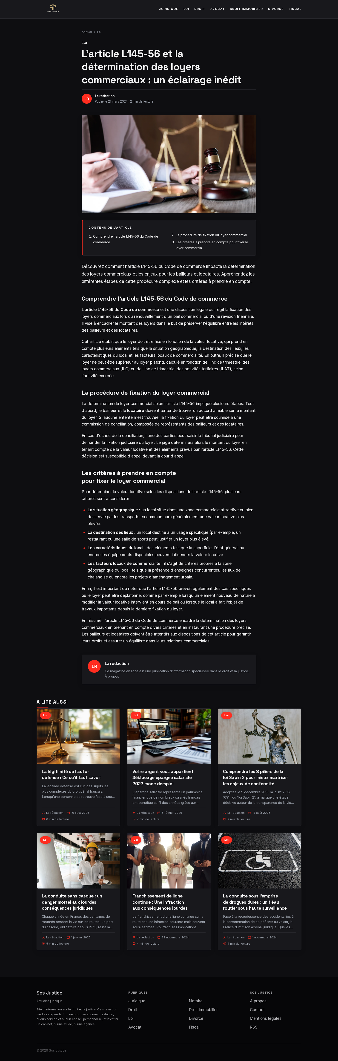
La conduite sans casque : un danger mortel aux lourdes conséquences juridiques (72, 902)
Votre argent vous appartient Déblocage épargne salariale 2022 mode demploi (162, 777)
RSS (254, 1027)
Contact (257, 1009)
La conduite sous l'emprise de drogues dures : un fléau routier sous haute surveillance (255, 902)
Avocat (217, 9)
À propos (112, 676)
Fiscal (295, 9)
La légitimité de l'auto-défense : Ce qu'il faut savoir (71, 774)
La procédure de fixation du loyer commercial (211, 235)
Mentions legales (265, 1018)
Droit (199, 9)
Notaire (196, 1001)
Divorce (276, 9)
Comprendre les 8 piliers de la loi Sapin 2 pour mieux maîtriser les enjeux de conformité (255, 777)
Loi (186, 9)
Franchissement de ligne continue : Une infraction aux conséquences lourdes (159, 902)
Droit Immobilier (246, 9)
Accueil (87, 32)
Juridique (168, 9)
